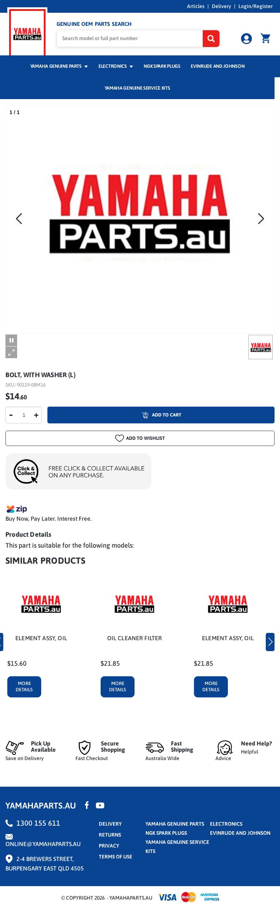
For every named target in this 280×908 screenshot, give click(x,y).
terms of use (115, 857)
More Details (24, 686)
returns (110, 835)
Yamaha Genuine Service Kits (137, 88)
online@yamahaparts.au (43, 844)
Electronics (113, 66)
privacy (109, 846)
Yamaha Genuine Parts (56, 66)
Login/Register (255, 6)
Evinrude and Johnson (217, 66)
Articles (196, 6)
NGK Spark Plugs (162, 66)
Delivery (221, 6)
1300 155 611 (38, 823)
